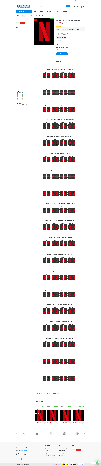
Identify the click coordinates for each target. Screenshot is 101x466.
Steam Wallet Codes (62, 455)
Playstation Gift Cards (63, 453)
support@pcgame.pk (32, 1)
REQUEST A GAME (48, 11)
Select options (45, 423)
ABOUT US (59, 11)
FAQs (54, 11)
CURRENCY (70, 1)
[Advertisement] (25, 38)
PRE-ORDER (40, 11)
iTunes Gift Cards (62, 450)
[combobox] (51, 6)
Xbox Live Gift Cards (62, 457)
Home (17, 15)
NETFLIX (23, 15)
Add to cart (62, 53)
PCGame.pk (19, 464)
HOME (35, 11)
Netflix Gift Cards (62, 452)
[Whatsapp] (97, 463)
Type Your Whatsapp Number (62, 47)
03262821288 (20, 1)
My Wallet (78, 1)
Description (59, 61)
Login (84, 1)
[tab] (59, 62)
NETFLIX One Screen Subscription (55, 393)
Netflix (61, 40)
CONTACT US (66, 11)
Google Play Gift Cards (63, 448)
